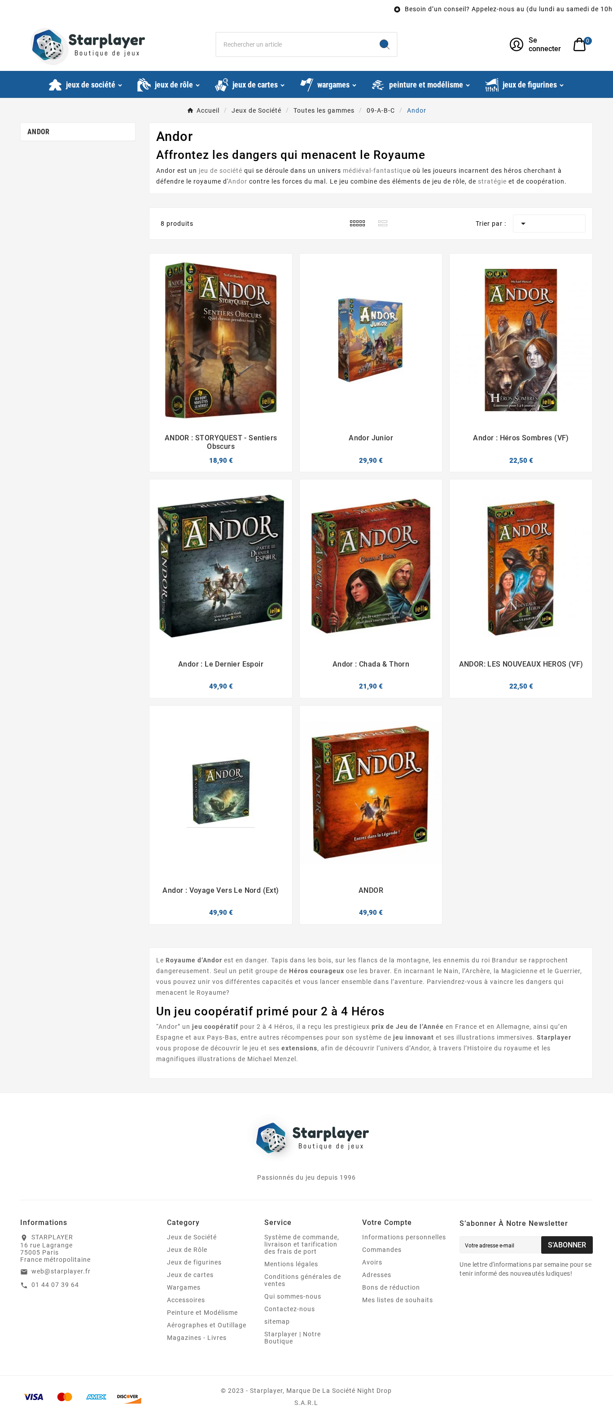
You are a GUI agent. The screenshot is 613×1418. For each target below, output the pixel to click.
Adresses (376, 1274)
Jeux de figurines (194, 1262)
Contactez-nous (289, 1309)
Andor (38, 131)
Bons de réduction (391, 1287)
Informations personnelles (404, 1237)
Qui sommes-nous (292, 1296)
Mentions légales (291, 1264)
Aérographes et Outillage (206, 1325)
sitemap (277, 1321)
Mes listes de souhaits (397, 1300)
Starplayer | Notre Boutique (292, 1337)
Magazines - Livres (197, 1337)
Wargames (184, 1287)
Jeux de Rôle (187, 1249)
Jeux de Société (192, 1237)
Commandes (382, 1249)
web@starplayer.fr (61, 1271)
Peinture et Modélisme (202, 1312)
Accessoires (186, 1300)
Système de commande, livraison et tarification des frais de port (301, 1244)
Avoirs (372, 1262)
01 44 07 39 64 (55, 1284)
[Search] (385, 44)
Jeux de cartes (190, 1274)
